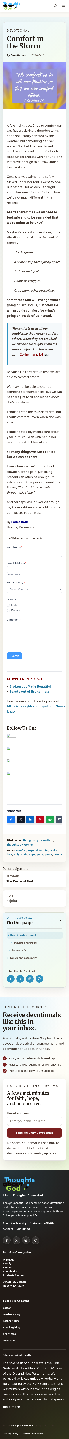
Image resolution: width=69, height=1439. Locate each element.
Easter (7, 1308)
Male (13, 605)
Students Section (13, 1275)
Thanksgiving (11, 1327)
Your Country (16, 582)
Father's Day (11, 1321)
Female (15, 610)
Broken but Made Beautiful (30, 686)
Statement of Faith (42, 1223)
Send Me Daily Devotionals (34, 1132)
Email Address (16, 563)
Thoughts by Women (20, 844)
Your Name (14, 547)
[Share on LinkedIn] (30, 819)
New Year (9, 1340)
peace (48, 854)
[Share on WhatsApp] (50, 819)
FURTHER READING (25, 942)
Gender (11, 599)
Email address (18, 1113)
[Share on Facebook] (11, 819)
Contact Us (23, 1228)
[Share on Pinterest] (40, 819)
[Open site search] (55, 6)
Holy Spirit (20, 854)
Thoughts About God (22, 1425)
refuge (58, 854)
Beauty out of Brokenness (29, 691)
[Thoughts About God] (11, 6)
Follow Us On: (20, 950)
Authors (8, 1228)
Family (7, 1263)
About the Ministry (14, 1223)
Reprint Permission (32, 1433)
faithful (43, 850)
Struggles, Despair (14, 1282)
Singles (7, 1267)
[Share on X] (21, 819)
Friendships (10, 1271)
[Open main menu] (63, 6)
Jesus (40, 854)
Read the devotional (23, 935)
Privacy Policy (10, 1433)
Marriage (8, 1259)
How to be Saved (13, 1286)
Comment (14, 619)
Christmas (9, 1334)
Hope (32, 854)
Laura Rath (19, 522)
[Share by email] (60, 819)
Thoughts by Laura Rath (38, 840)
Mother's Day (11, 1314)
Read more (11, 1407)
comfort (21, 850)
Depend (33, 850)
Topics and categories (23, 958)
